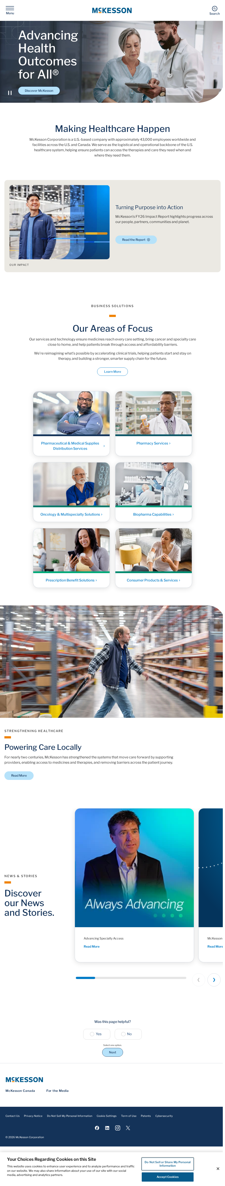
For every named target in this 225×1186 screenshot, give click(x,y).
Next (112, 1052)
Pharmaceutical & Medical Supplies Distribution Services (70, 446)
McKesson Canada (20, 1090)
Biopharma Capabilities (152, 514)
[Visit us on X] (128, 1128)
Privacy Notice (33, 1116)
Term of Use (128, 1116)
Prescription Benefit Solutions (70, 580)
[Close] (218, 1168)
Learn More (112, 371)
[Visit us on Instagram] (118, 1128)
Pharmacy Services (152, 443)
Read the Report (133, 239)
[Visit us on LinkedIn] (107, 1128)
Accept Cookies (168, 1177)
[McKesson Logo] (112, 1079)
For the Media (57, 1090)
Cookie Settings (106, 1116)
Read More (19, 775)
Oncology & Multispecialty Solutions (70, 514)
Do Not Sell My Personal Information (69, 1116)
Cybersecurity (164, 1116)
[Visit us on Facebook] (97, 1128)
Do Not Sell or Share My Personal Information (168, 1163)
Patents (146, 1116)
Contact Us (12, 1116)
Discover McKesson (39, 90)
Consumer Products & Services (152, 580)
